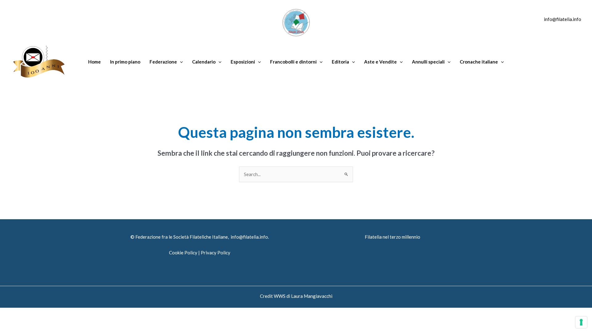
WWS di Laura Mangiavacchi (303, 296)
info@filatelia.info (562, 19)
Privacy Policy (215, 252)
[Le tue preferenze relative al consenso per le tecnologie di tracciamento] (581, 322)
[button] (180, 61)
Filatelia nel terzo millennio (392, 237)
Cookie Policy (183, 252)
